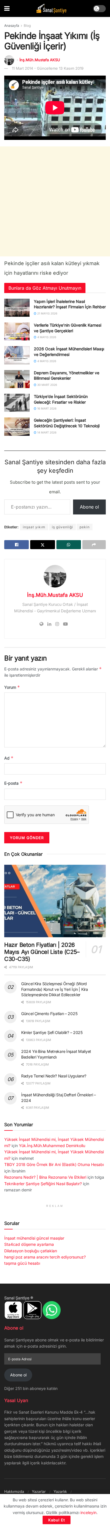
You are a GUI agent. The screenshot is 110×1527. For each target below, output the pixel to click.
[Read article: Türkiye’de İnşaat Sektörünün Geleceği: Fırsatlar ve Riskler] (17, 403)
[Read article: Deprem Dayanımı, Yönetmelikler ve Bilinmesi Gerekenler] (17, 379)
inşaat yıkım (34, 527)
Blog (27, 25)
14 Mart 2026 (46, 432)
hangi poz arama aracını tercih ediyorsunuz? (45, 1257)
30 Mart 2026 (46, 384)
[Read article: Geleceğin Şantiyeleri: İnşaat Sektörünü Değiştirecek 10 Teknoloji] (17, 426)
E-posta (13, 783)
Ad (9, 758)
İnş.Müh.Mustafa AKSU (39, 60)
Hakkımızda (14, 1491)
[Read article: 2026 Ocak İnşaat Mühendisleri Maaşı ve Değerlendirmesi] (17, 355)
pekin (85, 527)
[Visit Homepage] (51, 9)
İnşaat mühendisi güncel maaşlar (34, 1238)
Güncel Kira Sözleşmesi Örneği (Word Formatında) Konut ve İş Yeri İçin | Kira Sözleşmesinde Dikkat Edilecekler (54, 989)
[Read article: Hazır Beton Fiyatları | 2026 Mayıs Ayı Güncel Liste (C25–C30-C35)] (55, 901)
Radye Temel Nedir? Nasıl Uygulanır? (53, 1075)
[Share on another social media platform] (94, 544)
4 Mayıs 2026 (46, 337)
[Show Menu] (7, 8)
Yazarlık (60, 1491)
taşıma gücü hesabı (22, 1263)
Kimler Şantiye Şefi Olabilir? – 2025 (52, 1032)
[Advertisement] (55, 201)
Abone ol (89, 507)
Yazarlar (39, 1491)
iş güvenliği (62, 527)
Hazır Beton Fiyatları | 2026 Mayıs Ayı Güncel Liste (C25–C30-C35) (42, 951)
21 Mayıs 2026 (46, 313)
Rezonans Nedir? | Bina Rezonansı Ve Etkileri (45, 1177)
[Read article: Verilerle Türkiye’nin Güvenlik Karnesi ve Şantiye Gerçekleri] (17, 331)
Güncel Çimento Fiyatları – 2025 (49, 1013)
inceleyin (88, 1512)
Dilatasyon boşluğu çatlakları (30, 1250)
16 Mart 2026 (46, 408)
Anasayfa (11, 25)
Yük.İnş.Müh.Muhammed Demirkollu (52, 1145)
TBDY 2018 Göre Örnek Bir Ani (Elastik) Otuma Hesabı (54, 1164)
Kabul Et (56, 1520)
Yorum (12, 687)
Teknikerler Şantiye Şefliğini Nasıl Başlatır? (43, 1183)
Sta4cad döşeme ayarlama (29, 1244)
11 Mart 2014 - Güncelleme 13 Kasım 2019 (47, 68)
